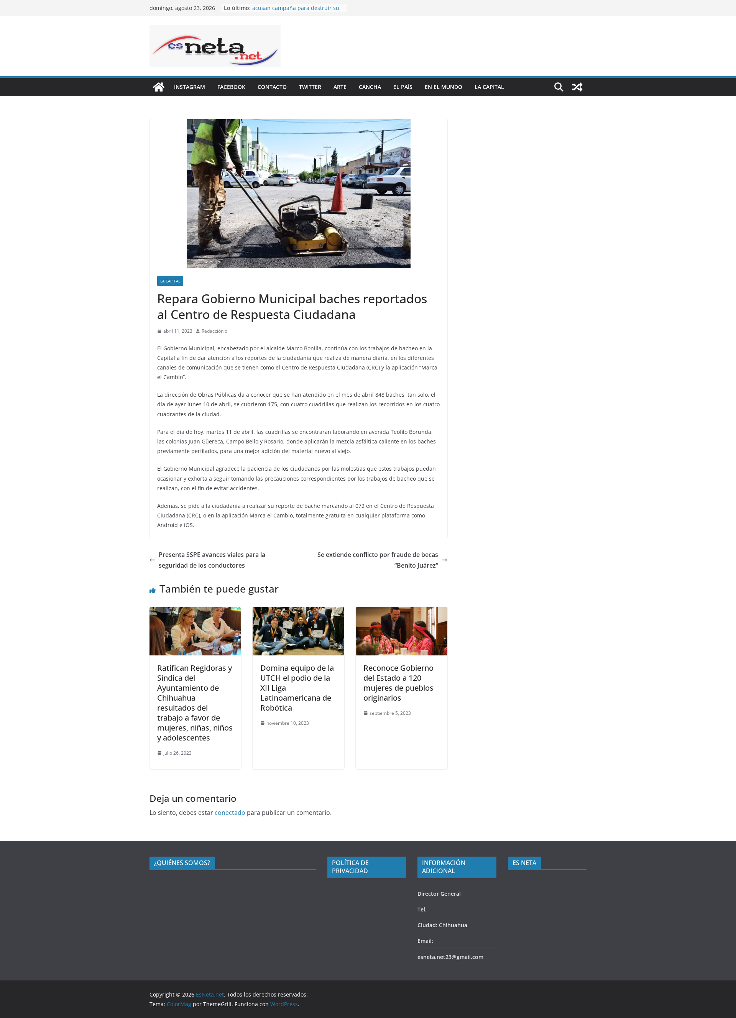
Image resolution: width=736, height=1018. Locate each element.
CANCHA (370, 86)
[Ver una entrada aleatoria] (577, 87)
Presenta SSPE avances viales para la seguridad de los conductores (212, 560)
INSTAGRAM (189, 86)
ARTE (340, 86)
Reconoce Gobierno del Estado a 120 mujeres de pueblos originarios (398, 683)
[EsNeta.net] (159, 87)
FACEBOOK (231, 86)
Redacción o (214, 331)
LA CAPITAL (489, 86)
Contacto (272, 86)
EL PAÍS (402, 86)
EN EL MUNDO (443, 86)
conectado (230, 812)
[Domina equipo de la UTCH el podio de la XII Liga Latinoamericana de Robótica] (298, 612)
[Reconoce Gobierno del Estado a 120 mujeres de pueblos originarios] (401, 612)
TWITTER (310, 86)
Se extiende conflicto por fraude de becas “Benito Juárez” (377, 560)
